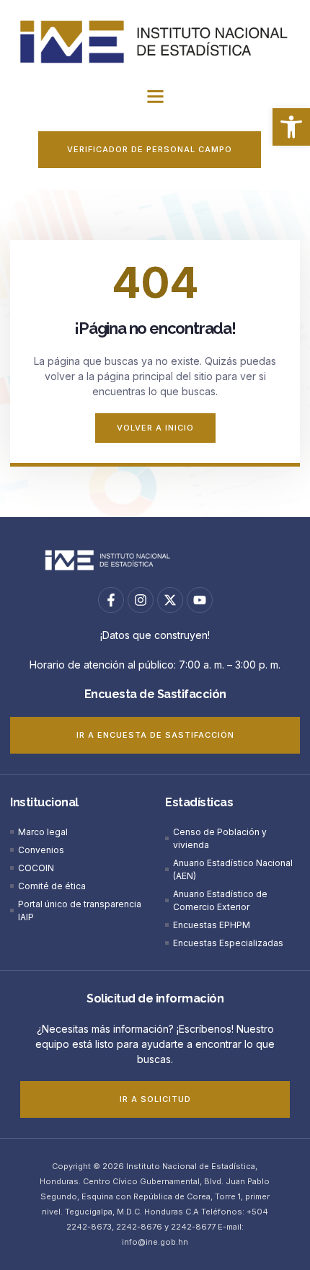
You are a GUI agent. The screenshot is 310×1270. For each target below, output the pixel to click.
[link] (291, 127)
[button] (155, 96)
